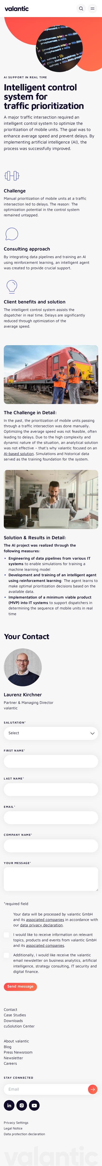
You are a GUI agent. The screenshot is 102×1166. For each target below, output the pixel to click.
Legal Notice (13, 1128)
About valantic (16, 1041)
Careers (10, 1063)
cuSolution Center (19, 1026)
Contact (10, 1009)
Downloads (13, 1020)
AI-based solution (19, 453)
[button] (92, 8)
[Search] (81, 8)
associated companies (45, 919)
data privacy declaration (41, 925)
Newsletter (13, 1058)
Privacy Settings (16, 1122)
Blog (7, 1047)
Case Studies (15, 1015)
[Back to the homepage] (17, 8)
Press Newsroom (18, 1052)
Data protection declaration (24, 1134)
